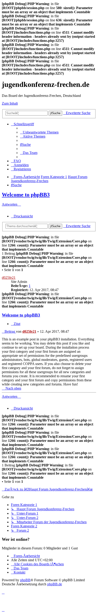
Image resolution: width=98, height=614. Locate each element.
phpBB (25, 580)
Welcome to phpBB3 (26, 195)
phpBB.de (54, 584)
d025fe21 (8, 277)
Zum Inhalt (10, 103)
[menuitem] (39, 132)
